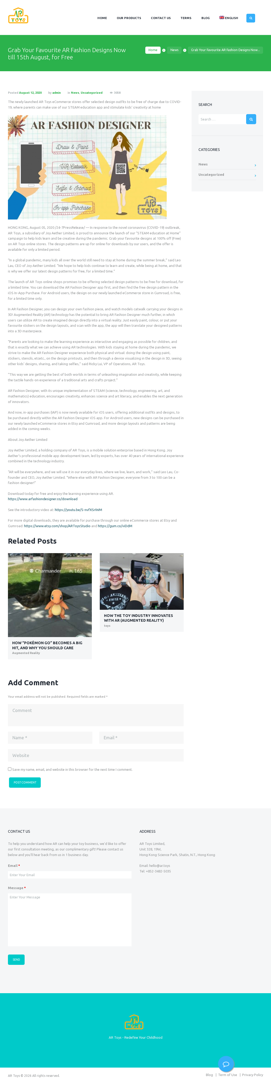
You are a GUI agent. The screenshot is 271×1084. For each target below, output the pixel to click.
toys (107, 625)
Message (17, 888)
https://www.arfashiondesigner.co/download (43, 499)
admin (56, 92)
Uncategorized (91, 92)
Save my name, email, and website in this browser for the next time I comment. (72, 769)
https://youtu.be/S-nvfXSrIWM (78, 510)
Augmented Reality (26, 653)
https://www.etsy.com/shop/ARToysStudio (57, 526)
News (174, 50)
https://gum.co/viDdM (115, 526)
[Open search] (250, 18)
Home (152, 50)
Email (14, 865)
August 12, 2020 (30, 92)
